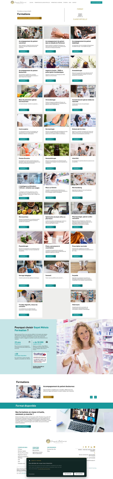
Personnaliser (31, 473)
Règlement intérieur (22, 454)
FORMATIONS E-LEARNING (56, 2)
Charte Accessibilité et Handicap (23, 457)
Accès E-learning (92, 468)
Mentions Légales (22, 451)
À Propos (65, 2)
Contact (74, 2)
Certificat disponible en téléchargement (38, 367)
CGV (19, 459)
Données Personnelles (23, 453)
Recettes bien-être (51, 449)
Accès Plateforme (96, 2)
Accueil (31, 2)
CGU (19, 461)
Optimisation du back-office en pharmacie (38, 453)
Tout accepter (79, 473)
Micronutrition (36, 450)
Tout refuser (68, 473)
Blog (70, 2)
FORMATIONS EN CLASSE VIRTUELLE (42, 2)
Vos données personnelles (44, 468)
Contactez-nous (21, 463)
